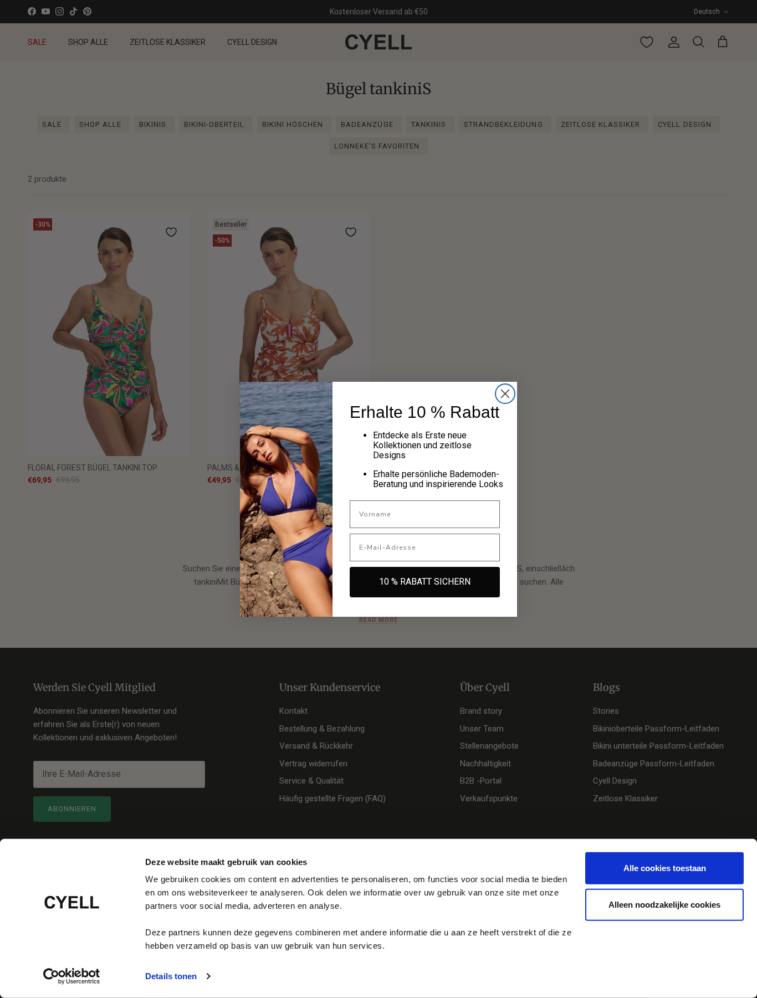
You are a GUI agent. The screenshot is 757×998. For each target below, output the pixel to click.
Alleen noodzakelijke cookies (664, 904)
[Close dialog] (505, 393)
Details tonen (171, 976)
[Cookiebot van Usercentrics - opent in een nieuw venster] (71, 976)
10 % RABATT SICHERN (424, 581)
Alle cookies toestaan (664, 868)
